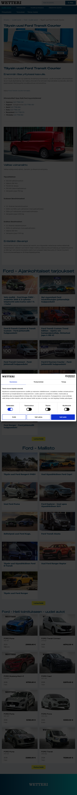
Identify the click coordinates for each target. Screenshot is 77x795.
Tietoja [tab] (63, 382)
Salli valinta (38, 417)
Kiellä (14, 417)
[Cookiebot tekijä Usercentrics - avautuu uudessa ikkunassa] (66, 376)
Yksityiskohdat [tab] (38, 382)
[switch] (29, 409)
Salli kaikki (63, 417)
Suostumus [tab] (13, 382)
